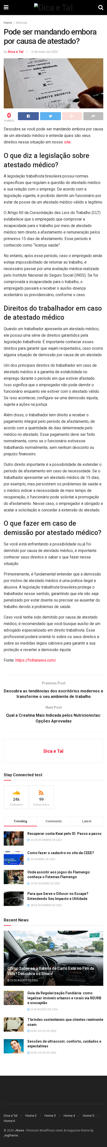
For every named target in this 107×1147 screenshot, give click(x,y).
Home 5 (88, 1115)
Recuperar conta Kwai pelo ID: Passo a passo (64, 834)
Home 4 (69, 1115)
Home (8, 23)
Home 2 (31, 1115)
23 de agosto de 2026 (24, 980)
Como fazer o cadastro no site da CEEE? (60, 853)
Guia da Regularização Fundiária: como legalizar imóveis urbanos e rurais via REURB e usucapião (64, 998)
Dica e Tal (15, 52)
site (67, 142)
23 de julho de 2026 (43, 1052)
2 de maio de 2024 (44, 52)
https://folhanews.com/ (35, 660)
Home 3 (50, 1115)
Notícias (21, 23)
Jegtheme (11, 1135)
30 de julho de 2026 (43, 1031)
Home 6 (9, 1121)
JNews (19, 1130)
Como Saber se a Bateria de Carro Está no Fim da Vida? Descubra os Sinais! (50, 971)
